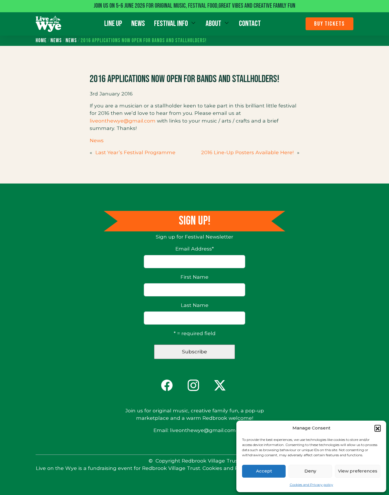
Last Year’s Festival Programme (135, 152)
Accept (264, 471)
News (138, 23)
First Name (194, 277)
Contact (250, 23)
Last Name (194, 305)
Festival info (171, 23)
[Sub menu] (193, 23)
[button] (377, 428)
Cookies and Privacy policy (311, 484)
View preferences (357, 471)
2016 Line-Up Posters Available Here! (247, 152)
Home (41, 40)
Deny (310, 471)
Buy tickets (329, 23)
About (213, 23)
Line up (113, 23)
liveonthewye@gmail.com (122, 121)
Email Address (194, 249)
